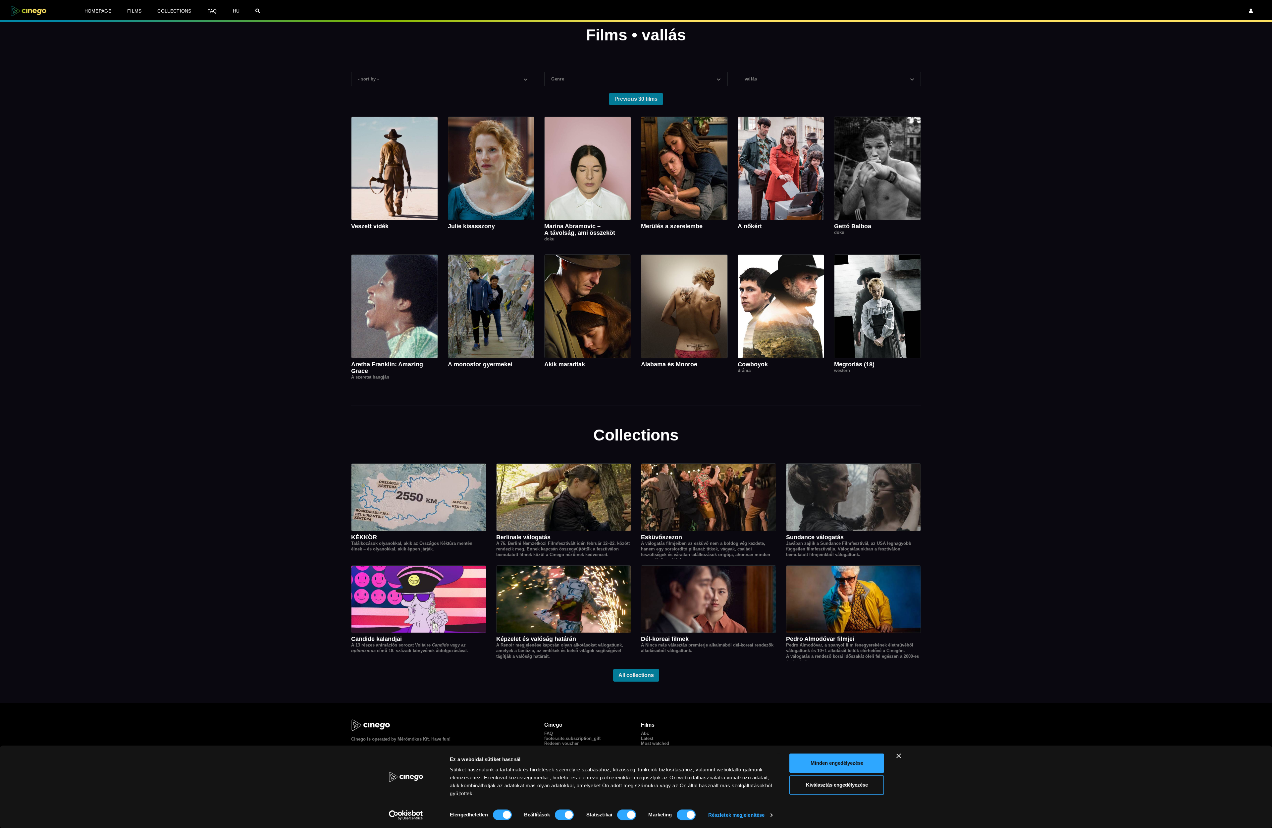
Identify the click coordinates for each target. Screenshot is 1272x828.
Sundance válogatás (815, 537)
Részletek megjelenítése (736, 815)
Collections (174, 11)
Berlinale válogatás (523, 537)
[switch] (564, 814)
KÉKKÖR (364, 537)
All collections (636, 675)
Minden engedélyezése (837, 763)
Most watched (655, 743)
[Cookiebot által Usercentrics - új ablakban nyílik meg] (406, 815)
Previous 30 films (636, 99)
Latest (647, 738)
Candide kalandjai (376, 639)
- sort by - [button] (368, 79)
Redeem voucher (561, 743)
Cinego (358, 739)
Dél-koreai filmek (665, 639)
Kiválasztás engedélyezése (837, 785)
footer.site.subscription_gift (572, 738)
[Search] (257, 11)
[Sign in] (1251, 11)
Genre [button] (557, 79)
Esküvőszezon (661, 537)
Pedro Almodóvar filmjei (820, 639)
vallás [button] (751, 79)
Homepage (97, 11)
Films (134, 11)
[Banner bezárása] (898, 755)
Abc (645, 733)
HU (236, 11)
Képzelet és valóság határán (536, 639)
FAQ (212, 11)
